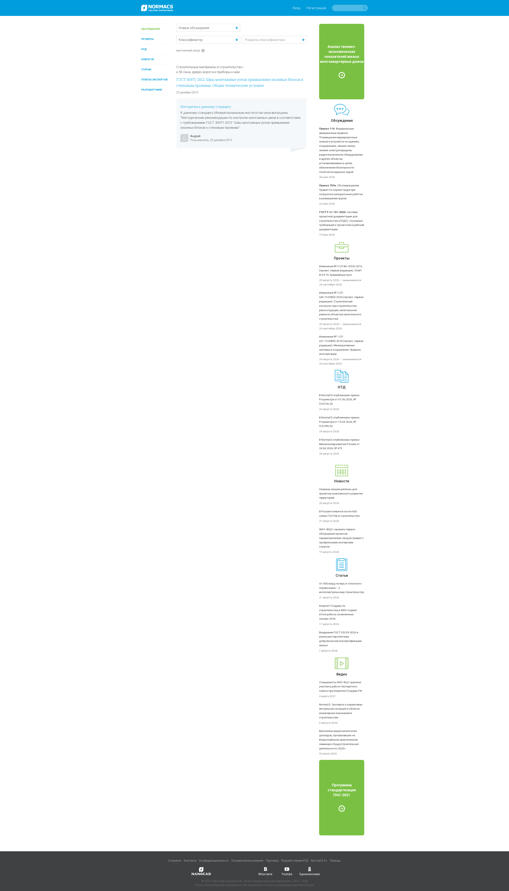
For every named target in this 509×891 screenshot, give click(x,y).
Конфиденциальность (214, 860)
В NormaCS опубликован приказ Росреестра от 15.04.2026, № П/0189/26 (339, 422)
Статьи (146, 69)
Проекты (147, 39)
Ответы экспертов (154, 79)
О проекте (174, 860)
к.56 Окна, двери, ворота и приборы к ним (208, 72)
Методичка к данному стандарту (205, 107)
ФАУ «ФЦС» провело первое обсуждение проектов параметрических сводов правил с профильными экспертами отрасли (341, 538)
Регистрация (316, 8)
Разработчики (151, 89)
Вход (296, 8)
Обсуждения (150, 28)
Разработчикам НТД (294, 860)
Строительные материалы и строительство (209, 67)
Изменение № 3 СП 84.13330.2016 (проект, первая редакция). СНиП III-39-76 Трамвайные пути (340, 271)
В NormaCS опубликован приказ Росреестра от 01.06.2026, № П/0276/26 (339, 399)
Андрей (195, 136)
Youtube (287, 874)
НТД (144, 49)
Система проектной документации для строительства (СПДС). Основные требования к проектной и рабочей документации (341, 220)
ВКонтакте (265, 874)
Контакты (190, 860)
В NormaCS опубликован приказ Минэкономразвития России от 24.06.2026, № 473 (339, 444)
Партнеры (272, 860)
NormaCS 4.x (319, 860)
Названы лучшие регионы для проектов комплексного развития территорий (341, 493)
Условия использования (247, 860)
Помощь (335, 860)
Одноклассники (309, 874)
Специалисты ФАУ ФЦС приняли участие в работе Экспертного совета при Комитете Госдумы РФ (340, 687)
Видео (341, 674)
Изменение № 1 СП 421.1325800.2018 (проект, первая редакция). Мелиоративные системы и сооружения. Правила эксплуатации (341, 345)
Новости (147, 59)
